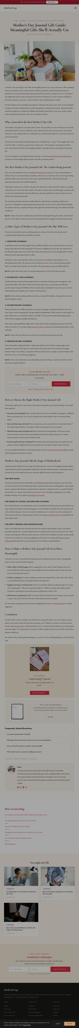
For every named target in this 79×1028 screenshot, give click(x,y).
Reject (58, 1024)
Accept (69, 1024)
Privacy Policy (27, 1025)
